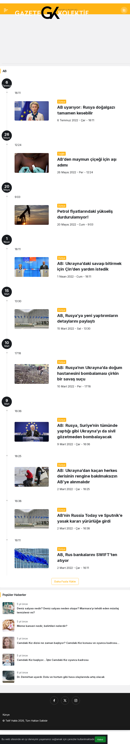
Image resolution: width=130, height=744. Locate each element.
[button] (124, 10)
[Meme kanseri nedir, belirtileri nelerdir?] (65, 625)
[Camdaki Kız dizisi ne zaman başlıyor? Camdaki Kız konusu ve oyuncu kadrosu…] (65, 642)
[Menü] (6, 10)
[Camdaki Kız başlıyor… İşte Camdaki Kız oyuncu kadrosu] (65, 659)
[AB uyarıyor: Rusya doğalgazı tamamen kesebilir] (65, 102)
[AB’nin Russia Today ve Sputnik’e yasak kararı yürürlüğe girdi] (65, 516)
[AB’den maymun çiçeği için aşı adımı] (65, 154)
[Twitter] (65, 700)
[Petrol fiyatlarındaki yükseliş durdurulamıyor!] (65, 206)
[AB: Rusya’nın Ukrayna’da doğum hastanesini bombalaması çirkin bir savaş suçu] (65, 365)
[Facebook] (54, 700)
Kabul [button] (100, 739)
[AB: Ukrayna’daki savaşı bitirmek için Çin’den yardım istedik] (65, 258)
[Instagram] (76, 700)
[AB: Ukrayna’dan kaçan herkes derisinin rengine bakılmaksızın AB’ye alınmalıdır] (65, 474)
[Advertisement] (65, 40)
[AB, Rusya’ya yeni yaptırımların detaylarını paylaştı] (65, 310)
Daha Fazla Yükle (65, 581)
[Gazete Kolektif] (51, 13)
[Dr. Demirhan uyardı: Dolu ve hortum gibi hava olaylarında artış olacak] (65, 676)
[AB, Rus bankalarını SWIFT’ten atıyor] (65, 555)
